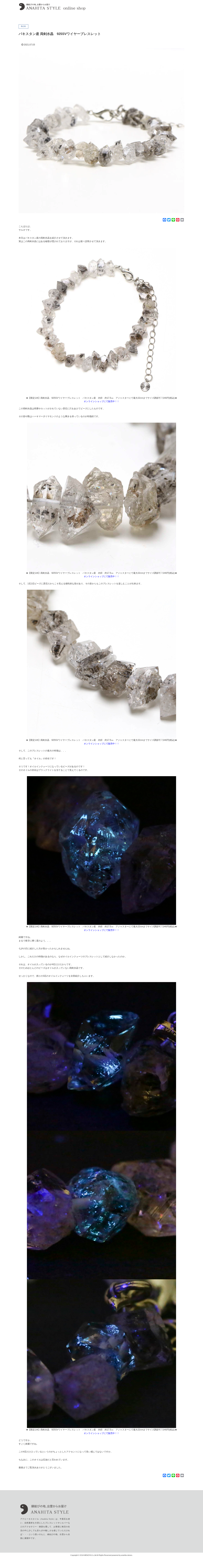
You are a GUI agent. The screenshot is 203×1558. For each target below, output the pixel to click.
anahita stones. (127, 1555)
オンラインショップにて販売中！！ (101, 401)
